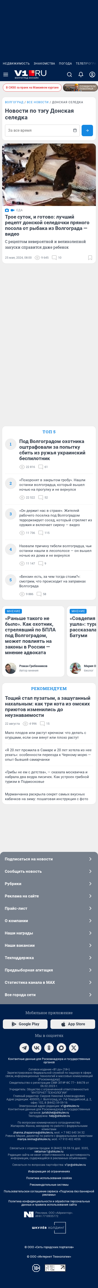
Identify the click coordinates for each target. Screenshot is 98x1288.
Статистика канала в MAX (30, 982)
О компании (16, 920)
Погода (65, 63)
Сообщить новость (23, 871)
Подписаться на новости (29, 859)
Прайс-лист (16, 908)
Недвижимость (16, 63)
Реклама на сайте (22, 896)
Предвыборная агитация (29, 970)
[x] (73, 1048)
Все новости (38, 102)
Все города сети (20, 994)
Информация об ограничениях (49, 1171)
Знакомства (44, 63)
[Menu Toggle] (5, 74)
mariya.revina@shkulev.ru (33, 1139)
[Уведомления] (81, 74)
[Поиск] (69, 74)
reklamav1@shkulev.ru (49, 1151)
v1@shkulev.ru (70, 1106)
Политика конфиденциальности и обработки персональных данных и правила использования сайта (49, 1203)
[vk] (36, 1048)
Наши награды (19, 933)
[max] (61, 1048)
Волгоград (14, 102)
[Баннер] (80, 88)
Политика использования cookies (49, 1178)
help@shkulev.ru (59, 1116)
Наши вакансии (20, 945)
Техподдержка (19, 957)
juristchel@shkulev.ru (55, 1112)
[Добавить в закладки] (90, 258)
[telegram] (24, 1048)
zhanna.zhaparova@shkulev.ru (33, 1132)
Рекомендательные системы (49, 1184)
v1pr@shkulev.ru (75, 1165)
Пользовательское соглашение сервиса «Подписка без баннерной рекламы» (49, 1193)
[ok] (49, 1048)
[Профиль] (92, 74)
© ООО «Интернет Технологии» (49, 1256)
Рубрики (13, 883)
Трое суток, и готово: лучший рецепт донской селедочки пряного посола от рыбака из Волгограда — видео (47, 225)
